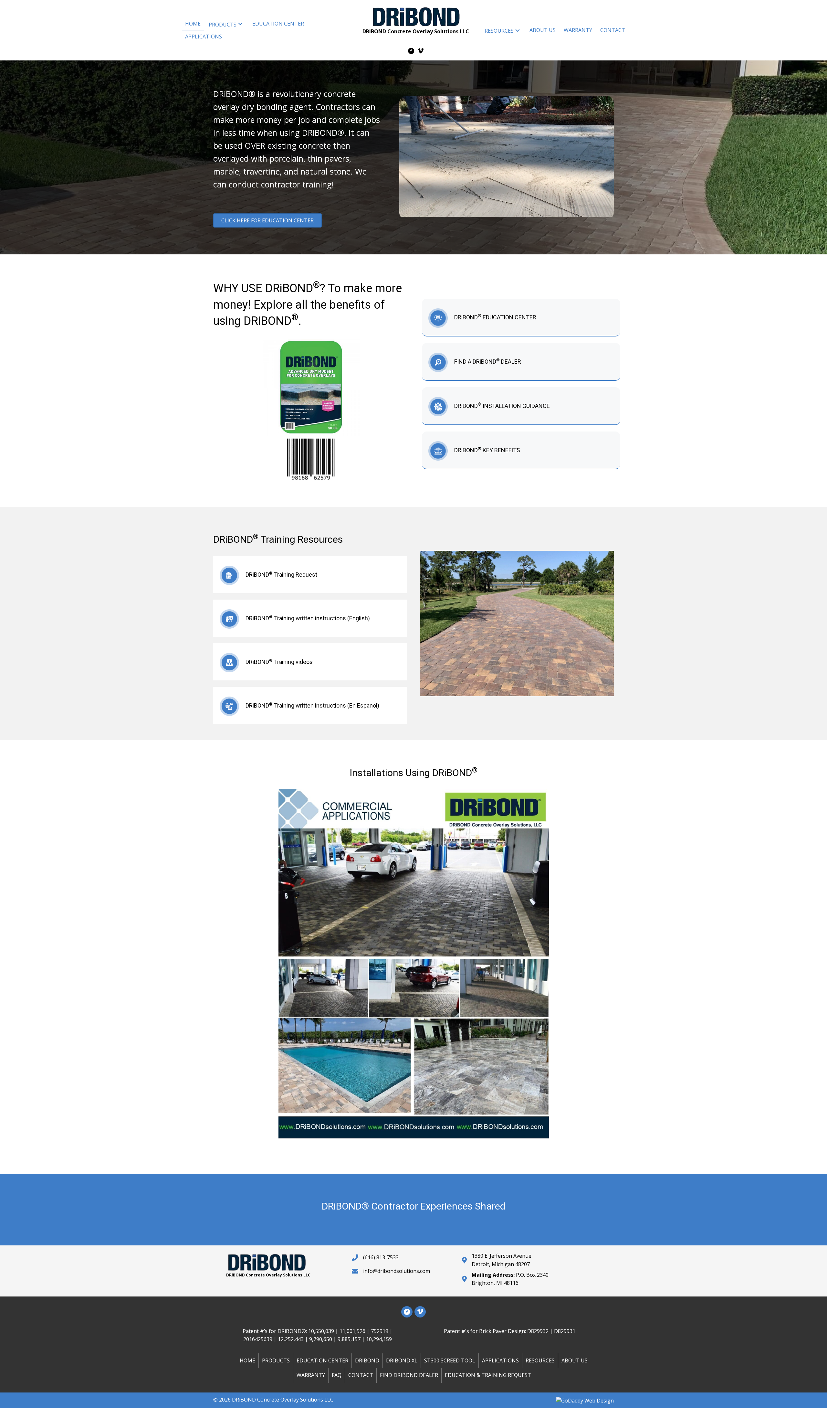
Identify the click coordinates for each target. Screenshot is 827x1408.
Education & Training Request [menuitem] (488, 1375)
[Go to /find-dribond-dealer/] (521, 361)
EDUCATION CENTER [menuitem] (322, 1360)
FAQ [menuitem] (336, 1375)
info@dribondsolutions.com (396, 1271)
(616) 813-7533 (381, 1257)
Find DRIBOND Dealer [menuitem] (409, 1375)
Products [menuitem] (276, 1360)
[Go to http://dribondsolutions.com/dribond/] (521, 405)
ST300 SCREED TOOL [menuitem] (449, 1360)
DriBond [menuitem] (367, 1360)
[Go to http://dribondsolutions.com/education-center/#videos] (310, 661)
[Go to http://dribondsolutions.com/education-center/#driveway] (310, 618)
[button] (240, 23)
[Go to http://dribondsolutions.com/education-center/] (521, 317)
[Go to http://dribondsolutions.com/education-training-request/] (310, 574)
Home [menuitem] (247, 1360)
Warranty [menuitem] (311, 1375)
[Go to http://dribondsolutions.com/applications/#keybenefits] (521, 450)
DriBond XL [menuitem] (401, 1360)
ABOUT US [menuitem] (574, 1360)
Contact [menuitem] (360, 1375)
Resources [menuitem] (540, 1360)
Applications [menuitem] (500, 1360)
